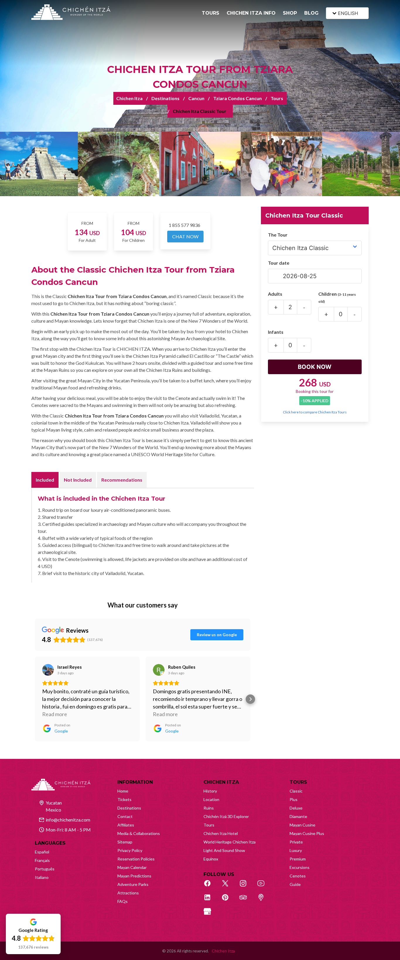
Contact (125, 816)
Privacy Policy (129, 850)
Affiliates (125, 824)
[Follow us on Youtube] (264, 886)
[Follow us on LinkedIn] (211, 901)
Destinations (165, 98)
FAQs (122, 901)
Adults (275, 294)
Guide (295, 884)
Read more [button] (54, 714)
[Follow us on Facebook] (211, 886)
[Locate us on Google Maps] (264, 901)
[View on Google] (48, 670)
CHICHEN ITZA (221, 782)
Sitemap (124, 841)
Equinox (211, 858)
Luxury (296, 850)
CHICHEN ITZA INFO (251, 13)
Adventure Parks (132, 884)
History (210, 790)
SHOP (290, 13)
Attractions (128, 892)
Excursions (300, 867)
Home (122, 790)
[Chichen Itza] (70, 12)
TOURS (210, 13)
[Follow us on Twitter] (228, 886)
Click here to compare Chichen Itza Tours (315, 412)
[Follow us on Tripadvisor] (246, 901)
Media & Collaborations (138, 833)
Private (296, 841)
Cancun (196, 98)
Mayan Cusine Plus (307, 833)
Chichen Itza (129, 98)
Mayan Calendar (132, 867)
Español (42, 851)
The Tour (278, 234)
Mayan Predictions (134, 875)
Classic (296, 790)
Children (337, 297)
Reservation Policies (136, 858)
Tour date (278, 263)
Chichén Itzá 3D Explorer (226, 816)
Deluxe (296, 807)
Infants (275, 332)
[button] (35, 699)
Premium (298, 858)
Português (44, 868)
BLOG (311, 13)
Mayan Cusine (302, 824)
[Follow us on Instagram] (246, 886)
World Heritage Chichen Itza (230, 841)
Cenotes (298, 875)
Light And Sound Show (224, 850)
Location (211, 799)
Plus (294, 799)
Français (42, 860)
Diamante (298, 816)
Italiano (42, 877)
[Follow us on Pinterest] (228, 901)
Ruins (209, 807)
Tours (277, 98)
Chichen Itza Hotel (221, 833)
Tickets (124, 799)
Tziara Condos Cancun (237, 98)
